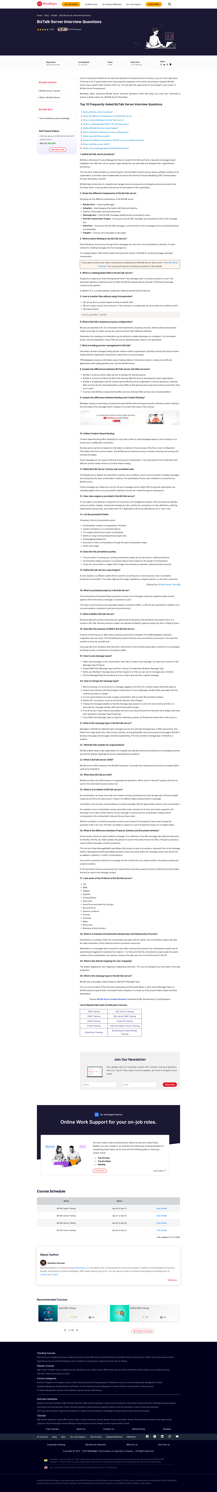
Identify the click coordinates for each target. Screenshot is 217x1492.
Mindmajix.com (82, 1268)
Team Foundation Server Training (125, 1026)
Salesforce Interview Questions (49, 1403)
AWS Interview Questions (73, 1403)
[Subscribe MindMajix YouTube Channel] (130, 424)
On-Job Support (133, 4)
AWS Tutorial (42, 1420)
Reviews (167, 1429)
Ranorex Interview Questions (121, 1407)
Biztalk (54, 15)
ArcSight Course (54, 1370)
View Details (162, 1208)
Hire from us (164, 1444)
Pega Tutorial (166, 1420)
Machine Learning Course (88, 1361)
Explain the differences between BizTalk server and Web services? (113, 140)
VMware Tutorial (103, 1423)
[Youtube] (177, 1436)
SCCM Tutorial (154, 1420)
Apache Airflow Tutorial (120, 1423)
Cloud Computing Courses (83, 1382)
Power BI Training (125, 1021)
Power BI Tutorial (141, 1420)
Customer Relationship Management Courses (144, 1382)
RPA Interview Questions (93, 1403)
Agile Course (42, 1370)
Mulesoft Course (162, 1370)
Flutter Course (138, 1357)
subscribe (153, 4)
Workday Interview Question (165, 1403)
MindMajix (93, 1451)
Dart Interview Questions (140, 1411)
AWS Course (108, 1370)
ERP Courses (97, 1390)
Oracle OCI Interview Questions (146, 1407)
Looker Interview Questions (115, 1403)
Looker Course (96, 1370)
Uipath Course (149, 1370)
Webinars (131, 1437)
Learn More (158, 1171)
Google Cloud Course (59, 1357)
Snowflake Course (124, 1357)
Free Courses (52, 1429)
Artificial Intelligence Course (66, 1361)
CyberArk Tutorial (44, 1423)
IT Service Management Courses (50, 1390)
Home (39, 15)
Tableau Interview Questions (92, 1411)
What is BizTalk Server (49, 97)
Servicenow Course (166, 1357)
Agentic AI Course (107, 1361)
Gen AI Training (121, 1361)
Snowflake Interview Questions (116, 1411)
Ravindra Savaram (56, 1263)
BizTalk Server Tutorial (49, 91)
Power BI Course (43, 1357)
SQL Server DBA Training (125, 1016)
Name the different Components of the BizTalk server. (107, 116)
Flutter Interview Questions (75, 1407)
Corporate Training (56, 1444)
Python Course (151, 1357)
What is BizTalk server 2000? (96, 144)
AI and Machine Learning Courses (77, 1390)
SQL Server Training (125, 1011)
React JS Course (63, 1374)
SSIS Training (94, 1011)
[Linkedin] (162, 1436)
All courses (71, 4)
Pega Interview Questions (69, 1411)
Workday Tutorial (109, 1420)
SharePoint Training (94, 1032)
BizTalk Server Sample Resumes (111, 999)
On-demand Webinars (112, 4)
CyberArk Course (69, 1370)
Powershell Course (135, 1370)
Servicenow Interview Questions (50, 1407)
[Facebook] (147, 1436)
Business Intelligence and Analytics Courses (54, 1382)
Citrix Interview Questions (48, 1411)
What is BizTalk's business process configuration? (105, 132)
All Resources (91, 4)
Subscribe (170, 1084)
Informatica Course (108, 1357)
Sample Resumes (114, 1437)
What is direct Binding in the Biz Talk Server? (103, 120)
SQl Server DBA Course (47, 1374)
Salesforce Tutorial (55, 1420)
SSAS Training (93, 1021)
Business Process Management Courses (103, 1386)
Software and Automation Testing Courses (137, 1386)
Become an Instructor (96, 1444)
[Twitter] (154, 1436)
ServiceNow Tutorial (125, 1420)
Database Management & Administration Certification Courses (62, 1386)
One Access (96, 1437)
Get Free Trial (57, 149)
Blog (47, 15)
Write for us (132, 1444)
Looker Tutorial (80, 1420)
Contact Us (108, 1429)
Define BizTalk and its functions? (98, 112)
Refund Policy (138, 1429)
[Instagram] (169, 1436)
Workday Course (83, 1370)
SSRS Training (93, 1016)
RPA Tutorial (68, 1420)
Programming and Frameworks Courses (110, 1382)
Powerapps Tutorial (59, 1423)
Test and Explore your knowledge (54, 118)
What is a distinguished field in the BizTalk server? (106, 124)
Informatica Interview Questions (139, 1403)
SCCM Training (93, 1026)
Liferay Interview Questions (98, 1407)
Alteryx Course (120, 1370)
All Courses (42, 1437)
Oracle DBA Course (92, 1357)
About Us (80, 1429)
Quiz (63, 1437)
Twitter (55, 1274)
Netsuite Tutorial (89, 1423)
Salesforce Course (76, 1357)
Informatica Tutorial (94, 1420)
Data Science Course (46, 1361)
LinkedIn (44, 1274)
